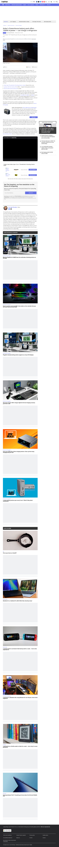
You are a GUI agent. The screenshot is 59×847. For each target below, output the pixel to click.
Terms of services (18, 196)
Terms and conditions (7, 835)
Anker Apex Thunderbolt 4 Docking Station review (14, 85)
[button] (55, 1)
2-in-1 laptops (13, 21)
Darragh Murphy (11, 32)
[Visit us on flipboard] (44, 1)
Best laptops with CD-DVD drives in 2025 (47, 153)
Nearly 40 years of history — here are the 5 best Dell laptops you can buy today (48, 136)
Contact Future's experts (21, 835)
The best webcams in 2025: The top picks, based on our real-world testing (48, 142)
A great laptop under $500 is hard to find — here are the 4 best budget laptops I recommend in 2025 (47, 130)
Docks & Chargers (19, 25)
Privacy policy (32, 835)
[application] (20, 149)
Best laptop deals (47, 21)
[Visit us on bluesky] (40, 1)
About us (18, 837)
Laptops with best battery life (10, 87)
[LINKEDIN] (9, 209)
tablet (27, 95)
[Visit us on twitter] (38, 1)
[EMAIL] (11, 209)
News (4, 32)
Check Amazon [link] (33, 169)
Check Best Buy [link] (33, 175)
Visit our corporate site (45, 826)
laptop (32, 95)
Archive (31, 837)
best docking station (7, 134)
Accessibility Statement (7, 837)
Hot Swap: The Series (36, 21)
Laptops (4, 25)
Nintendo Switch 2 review (24, 21)
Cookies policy (45, 835)
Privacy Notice (6, 197)
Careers (44, 837)
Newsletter (35, 67)
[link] (7, 111)
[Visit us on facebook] (36, 1)
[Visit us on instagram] (42, 1)
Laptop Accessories (11, 25)
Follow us (29, 67)
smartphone (23, 95)
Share (6, 67)
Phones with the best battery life (11, 88)
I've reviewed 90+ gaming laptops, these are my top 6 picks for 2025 (47, 148)
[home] (3, 4)
